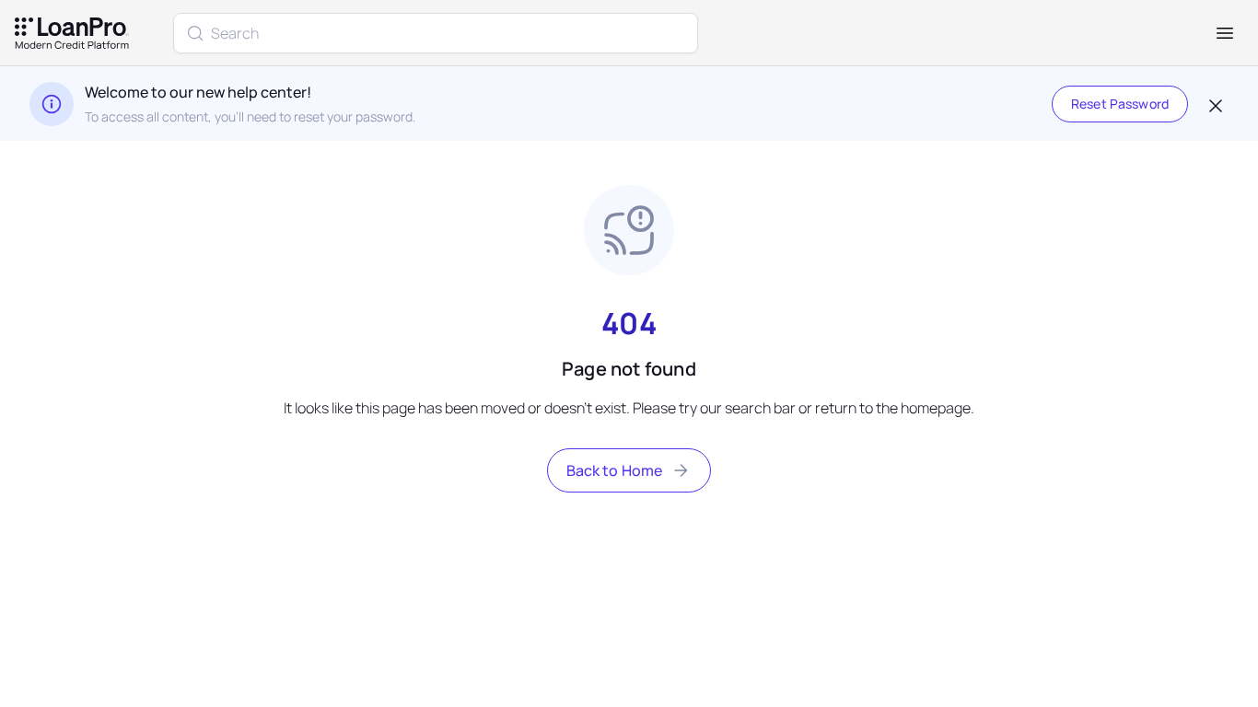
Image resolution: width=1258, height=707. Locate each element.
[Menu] (1224, 33)
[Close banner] (1214, 104)
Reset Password (1120, 103)
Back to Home (614, 470)
